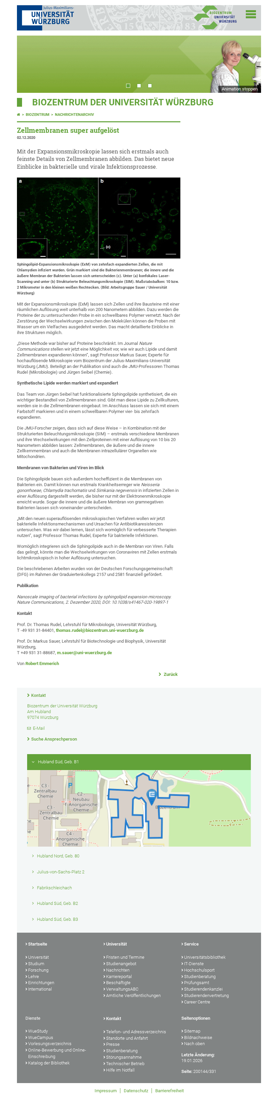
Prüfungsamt (196, 982)
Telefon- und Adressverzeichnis (136, 1031)
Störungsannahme (124, 1057)
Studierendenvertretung (206, 995)
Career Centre (197, 1001)
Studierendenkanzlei (203, 989)
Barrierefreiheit (169, 1090)
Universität (38, 957)
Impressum (106, 1090)
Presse (113, 1044)
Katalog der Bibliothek (49, 1062)
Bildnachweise (198, 1037)
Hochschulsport (199, 970)
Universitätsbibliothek (204, 957)
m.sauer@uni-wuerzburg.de (84, 652)
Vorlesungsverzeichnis (50, 1043)
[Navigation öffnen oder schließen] (251, 14)
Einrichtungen (41, 982)
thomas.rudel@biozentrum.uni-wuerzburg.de (100, 630)
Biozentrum (37, 114)
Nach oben (194, 1043)
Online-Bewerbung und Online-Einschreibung (57, 1053)
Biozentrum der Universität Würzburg (123, 102)
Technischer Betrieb (125, 1063)
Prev (28, 64)
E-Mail (39, 728)
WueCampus (40, 1037)
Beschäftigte (118, 982)
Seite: (186, 1071)
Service (191, 944)
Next (249, 64)
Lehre (33, 976)
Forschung (38, 970)
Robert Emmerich (42, 663)
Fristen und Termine (125, 957)
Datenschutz (136, 1090)
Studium (36, 963)
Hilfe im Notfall (120, 1070)
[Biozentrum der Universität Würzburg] (215, 28)
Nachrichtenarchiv (74, 114)
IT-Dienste (194, 963)
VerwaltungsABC (122, 989)
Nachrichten (118, 970)
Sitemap (192, 1031)
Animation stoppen (240, 88)
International (40, 989)
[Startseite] (18, 114)
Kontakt (38, 695)
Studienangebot (121, 963)
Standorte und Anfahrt (127, 1038)
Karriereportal (119, 976)
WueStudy (38, 1031)
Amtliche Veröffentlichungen (133, 995)
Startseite (37, 944)
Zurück (170, 674)
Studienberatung (200, 976)
